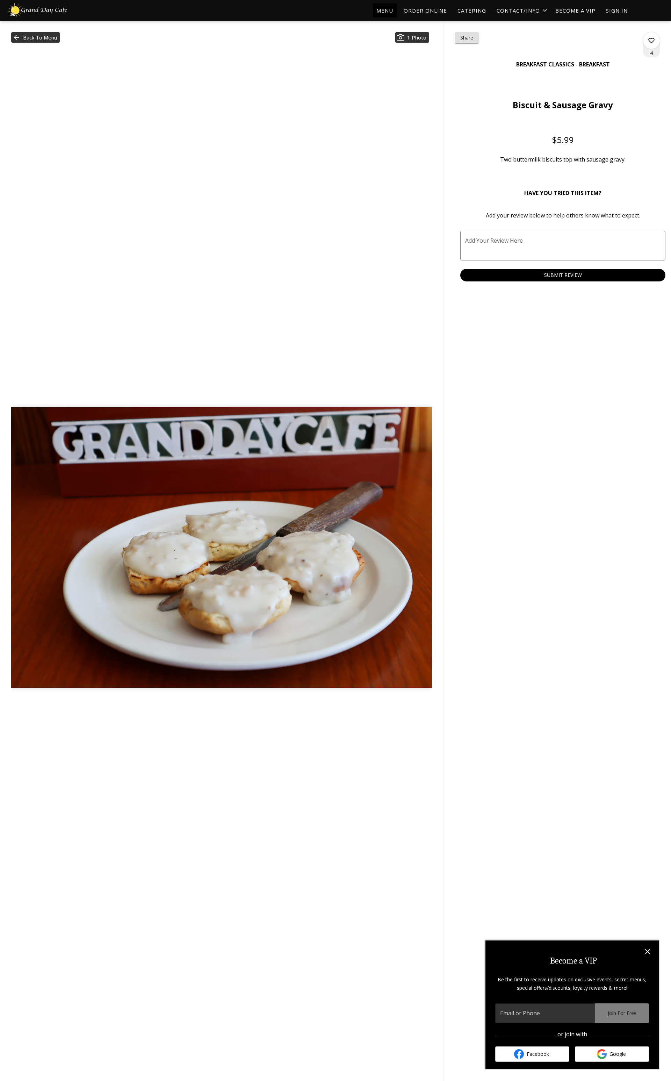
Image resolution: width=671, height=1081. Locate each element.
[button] (522, 10)
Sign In (617, 10)
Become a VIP (575, 10)
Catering (471, 10)
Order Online (425, 10)
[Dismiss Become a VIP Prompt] (647, 951)
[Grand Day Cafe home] (37, 10)
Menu (384, 10)
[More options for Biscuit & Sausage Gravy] (651, 40)
